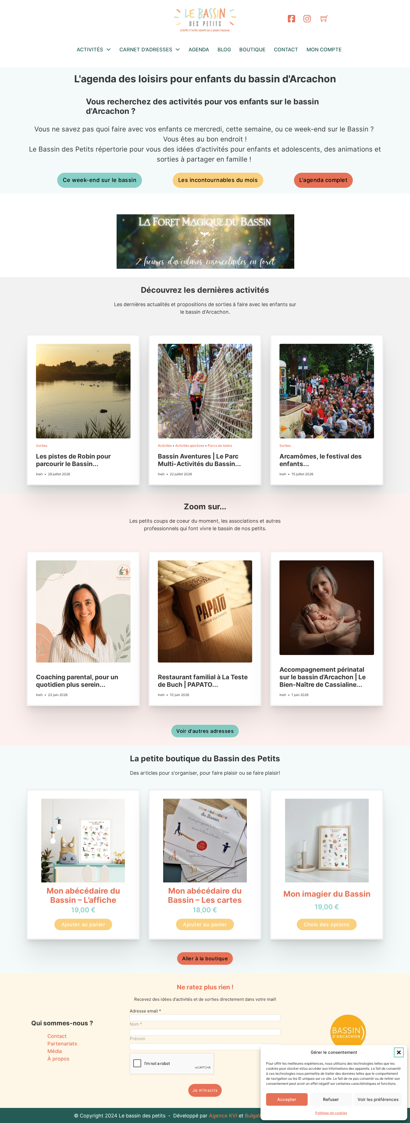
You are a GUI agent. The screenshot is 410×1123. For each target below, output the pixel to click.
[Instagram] (307, 18)
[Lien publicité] (205, 241)
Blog (224, 49)
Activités (90, 49)
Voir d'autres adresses (205, 731)
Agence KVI (223, 1116)
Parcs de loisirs (220, 445)
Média (54, 1051)
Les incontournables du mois (218, 180)
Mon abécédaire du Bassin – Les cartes (205, 895)
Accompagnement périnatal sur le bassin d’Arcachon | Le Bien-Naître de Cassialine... (322, 677)
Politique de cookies (331, 1113)
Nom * (136, 1024)
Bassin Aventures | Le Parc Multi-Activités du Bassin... (199, 459)
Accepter (286, 1099)
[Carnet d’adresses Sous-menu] (177, 49)
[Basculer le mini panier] (324, 18)
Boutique (252, 49)
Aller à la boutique (205, 958)
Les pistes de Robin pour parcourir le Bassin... (73, 459)
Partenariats (62, 1044)
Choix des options (327, 924)
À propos (58, 1059)
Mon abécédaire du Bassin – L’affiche (83, 895)
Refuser (331, 1099)
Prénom (137, 1038)
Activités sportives (189, 445)
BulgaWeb (257, 1116)
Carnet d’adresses (145, 49)
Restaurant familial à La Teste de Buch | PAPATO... (203, 680)
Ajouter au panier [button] (83, 924)
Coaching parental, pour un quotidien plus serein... (77, 680)
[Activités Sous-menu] (108, 49)
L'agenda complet (323, 180)
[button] (399, 1052)
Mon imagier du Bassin (326, 894)
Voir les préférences (378, 1099)
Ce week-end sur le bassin (100, 180)
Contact (286, 49)
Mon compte (324, 49)
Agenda (199, 49)
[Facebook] (291, 18)
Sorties (41, 445)
